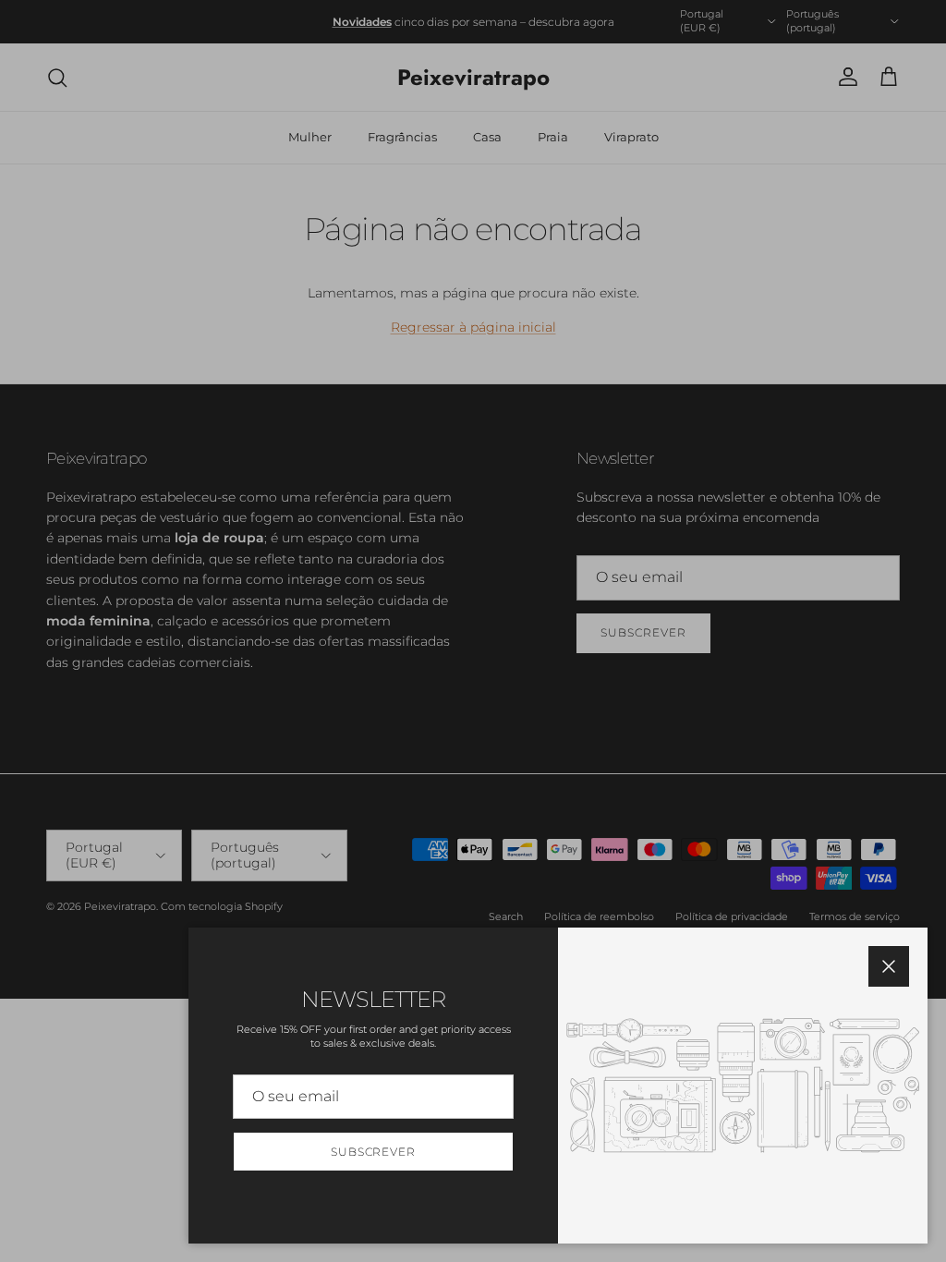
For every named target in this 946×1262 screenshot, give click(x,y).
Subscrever (374, 1152)
